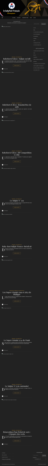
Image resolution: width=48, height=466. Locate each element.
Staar (34, 52)
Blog (35, 17)
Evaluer (18, 17)
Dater (34, 40)
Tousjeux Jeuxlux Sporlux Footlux (38, 50)
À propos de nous (5, 457)
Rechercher (43, 24)
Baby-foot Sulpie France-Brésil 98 (17, 246)
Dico (31, 17)
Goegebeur (35, 57)
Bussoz (34, 55)
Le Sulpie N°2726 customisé (17, 386)
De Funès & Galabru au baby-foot (38, 67)
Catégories (34, 457)
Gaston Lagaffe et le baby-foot (38, 65)
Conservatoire (25, 17)
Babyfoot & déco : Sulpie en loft (16, 58)
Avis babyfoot (35, 36)
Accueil (13, 17)
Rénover (13, 244)
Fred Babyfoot (13, 464)
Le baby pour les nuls (36, 42)
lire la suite (16, 65)
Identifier (34, 38)
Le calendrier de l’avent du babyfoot (39, 63)
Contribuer (3, 452)
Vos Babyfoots (19, 244)
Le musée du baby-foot (37, 44)
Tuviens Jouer (6, 68)
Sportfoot (35, 61)
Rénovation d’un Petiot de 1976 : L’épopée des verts (17, 433)
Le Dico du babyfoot (36, 34)
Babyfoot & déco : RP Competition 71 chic (17, 153)
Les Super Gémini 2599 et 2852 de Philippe (17, 293)
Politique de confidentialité (6, 459)
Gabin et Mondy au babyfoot (38, 59)
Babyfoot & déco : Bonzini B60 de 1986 (16, 105)
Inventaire (11, 290)
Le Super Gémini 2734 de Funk (17, 340)
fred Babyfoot (6, 116)
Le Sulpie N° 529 (17, 200)
